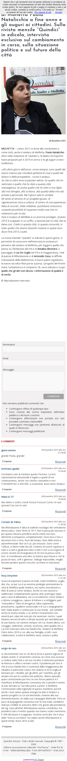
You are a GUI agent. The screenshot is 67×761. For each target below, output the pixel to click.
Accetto (58, 12)
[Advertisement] (33, 312)
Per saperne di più (43, 12)
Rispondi (60, 462)
